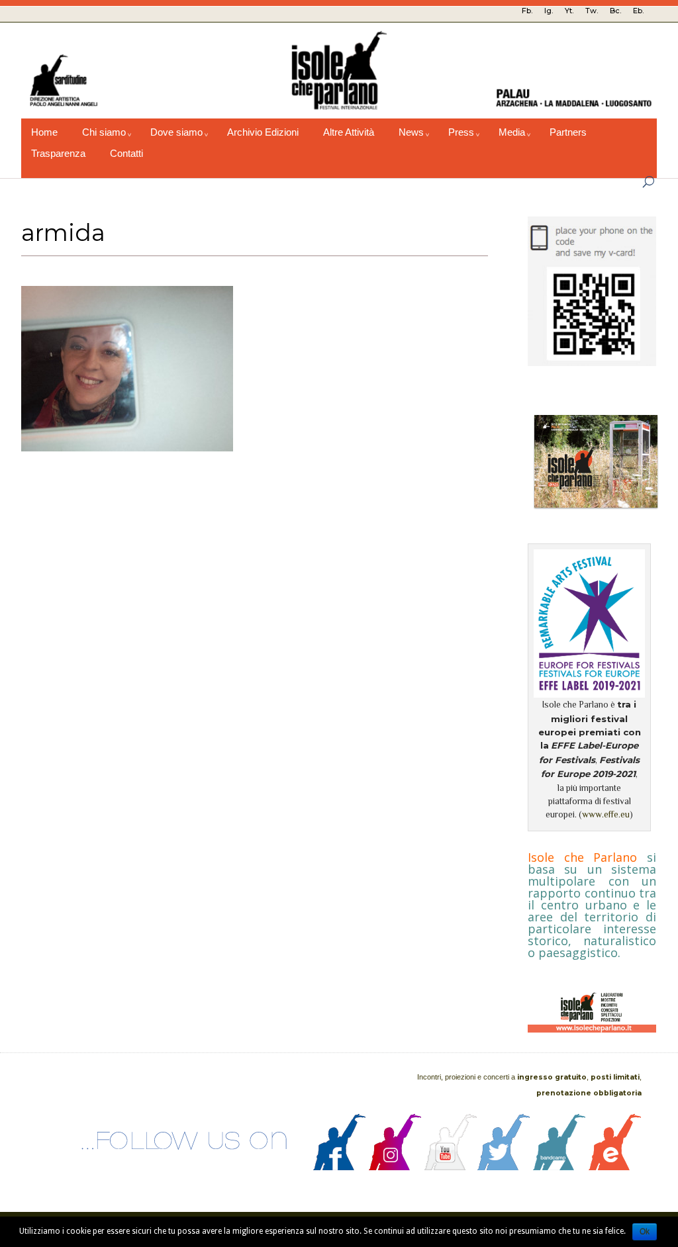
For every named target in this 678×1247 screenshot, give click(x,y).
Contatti (126, 153)
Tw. (591, 10)
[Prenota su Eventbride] (615, 1167)
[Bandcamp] (559, 1167)
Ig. (548, 10)
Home (44, 132)
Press (461, 132)
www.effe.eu (606, 814)
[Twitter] (503, 1167)
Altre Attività (348, 132)
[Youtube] (450, 1167)
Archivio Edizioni (263, 132)
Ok (645, 1231)
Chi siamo (104, 132)
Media (512, 132)
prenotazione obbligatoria (589, 1093)
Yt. (569, 10)
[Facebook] (339, 1167)
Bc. (615, 10)
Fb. (527, 10)
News (411, 132)
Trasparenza (58, 153)
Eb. (638, 10)
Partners (568, 132)
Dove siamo (176, 132)
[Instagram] (395, 1167)
